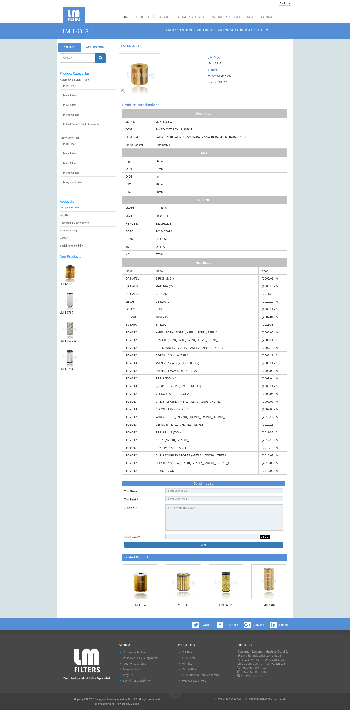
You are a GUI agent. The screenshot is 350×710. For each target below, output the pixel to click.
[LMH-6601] (225, 581)
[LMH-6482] (268, 581)
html (107, 703)
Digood (135, 703)
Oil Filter (262, 30)
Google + (258, 625)
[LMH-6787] (88, 300)
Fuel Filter (71, 95)
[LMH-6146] (140, 581)
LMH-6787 (66, 312)
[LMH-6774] (88, 272)
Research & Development (74, 222)
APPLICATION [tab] (95, 47)
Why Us (64, 215)
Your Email (131, 499)
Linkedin (284, 625)
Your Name (131, 491)
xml (112, 703)
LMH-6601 (226, 604)
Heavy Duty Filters (194, 680)
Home (189, 30)
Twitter (206, 625)
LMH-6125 (222, 82)
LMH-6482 (268, 604)
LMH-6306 (183, 604)
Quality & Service (134, 663)
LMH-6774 (66, 284)
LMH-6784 (66, 369)
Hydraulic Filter (74, 182)
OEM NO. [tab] (69, 47)
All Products (205, 30)
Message (130, 507)
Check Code (132, 537)
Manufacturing (68, 230)
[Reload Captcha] (265, 537)
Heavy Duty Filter (69, 137)
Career (64, 237)
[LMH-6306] (183, 581)
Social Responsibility (71, 245)
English (284, 3)
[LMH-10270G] (88, 328)
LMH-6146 (140, 604)
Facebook (231, 625)
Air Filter (70, 104)
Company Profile (69, 207)
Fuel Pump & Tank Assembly (82, 124)
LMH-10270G (68, 341)
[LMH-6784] (88, 356)
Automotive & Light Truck (235, 30)
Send (203, 544)
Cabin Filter (72, 114)
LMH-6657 (227, 75)
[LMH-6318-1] (160, 73)
